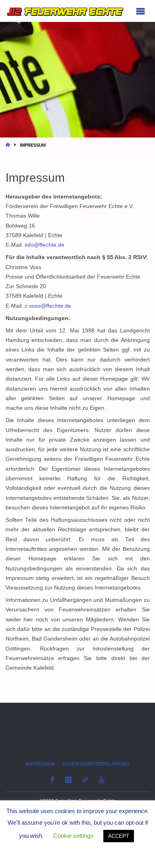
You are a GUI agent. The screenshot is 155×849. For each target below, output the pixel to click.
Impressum (40, 764)
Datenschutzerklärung (95, 764)
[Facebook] (52, 780)
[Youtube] (101, 780)
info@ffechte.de (44, 245)
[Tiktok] (85, 780)
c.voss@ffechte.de (48, 306)
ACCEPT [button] (118, 836)
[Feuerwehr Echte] (65, 11)
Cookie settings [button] (73, 835)
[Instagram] (68, 780)
